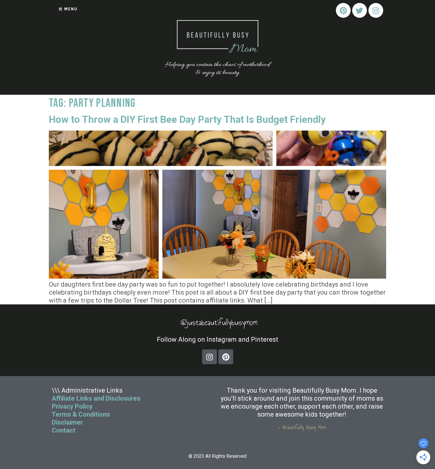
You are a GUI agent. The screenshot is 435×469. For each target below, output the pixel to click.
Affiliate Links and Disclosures (96, 398)
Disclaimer (67, 422)
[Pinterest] (343, 10)
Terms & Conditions (81, 414)
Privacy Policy (72, 406)
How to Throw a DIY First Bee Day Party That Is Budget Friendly (187, 119)
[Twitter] (359, 10)
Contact (64, 430)
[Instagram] (375, 10)
